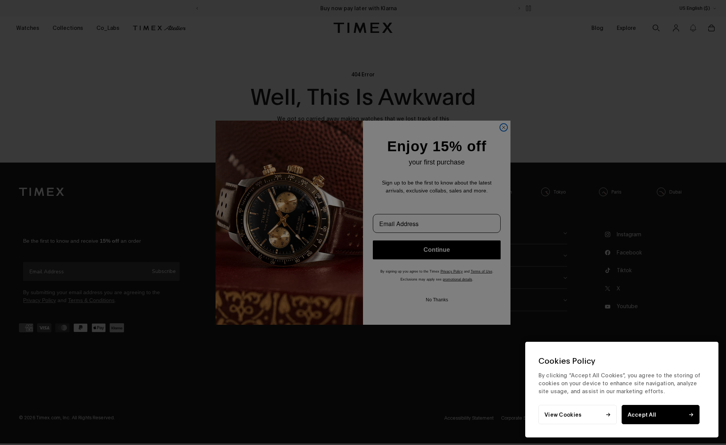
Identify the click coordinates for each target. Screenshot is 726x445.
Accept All (642, 414)
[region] (621, 389)
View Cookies (563, 414)
